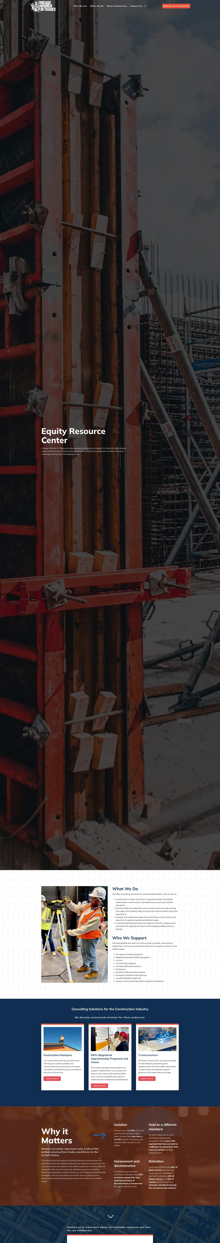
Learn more (52, 1078)
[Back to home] (43, 6)
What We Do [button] (97, 6)
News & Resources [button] (117, 6)
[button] (145, 6)
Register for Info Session (176, 6)
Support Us (136, 6)
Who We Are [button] (80, 6)
